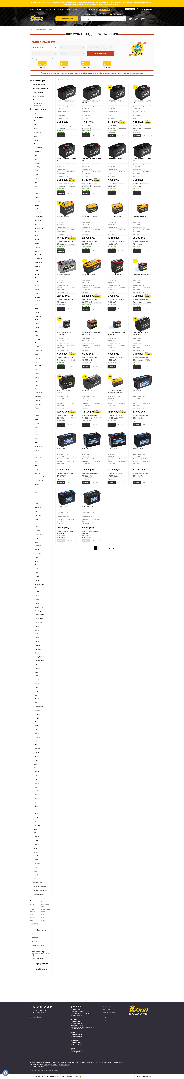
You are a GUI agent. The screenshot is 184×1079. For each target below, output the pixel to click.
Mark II (37, 465)
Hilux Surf (38, 507)
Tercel (37, 232)
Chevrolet (37, 825)
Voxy (36, 174)
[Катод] (145, 1010)
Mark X (37, 461)
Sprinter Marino (39, 259)
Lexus (36, 791)
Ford (35, 121)
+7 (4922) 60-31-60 (77, 1044)
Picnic (37, 408)
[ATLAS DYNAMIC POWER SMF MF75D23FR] (92, 324)
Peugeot (36, 140)
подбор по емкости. (65, 1064)
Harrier (37, 523)
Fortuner (37, 549)
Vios (36, 190)
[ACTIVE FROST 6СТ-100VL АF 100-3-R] (92, 92)
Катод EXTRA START (45, 905)
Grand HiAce (39, 534)
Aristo (37, 726)
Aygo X (37, 699)
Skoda (36, 768)
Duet (36, 572)
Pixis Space (38, 393)
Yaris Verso (38, 148)
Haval (36, 875)
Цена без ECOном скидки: (65, 126)
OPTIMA (43, 912)
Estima (37, 561)
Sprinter (37, 266)
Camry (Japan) (39, 661)
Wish (36, 159)
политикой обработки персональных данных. (104, 4)
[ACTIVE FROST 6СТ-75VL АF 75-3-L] (66, 150)
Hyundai (36, 810)
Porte (36, 381)
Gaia (36, 542)
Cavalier (37, 645)
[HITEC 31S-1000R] (92, 497)
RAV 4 (37, 324)
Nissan (36, 779)
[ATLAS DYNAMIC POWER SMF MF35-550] (142, 266)
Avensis (37, 710)
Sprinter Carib (39, 262)
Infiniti (36, 806)
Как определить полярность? (42, 59)
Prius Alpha (38, 366)
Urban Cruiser (39, 217)
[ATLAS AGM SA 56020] (117, 208)
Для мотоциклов (38, 100)
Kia (35, 802)
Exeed (36, 856)
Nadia (37, 435)
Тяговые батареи (38, 883)
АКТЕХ (43, 917)
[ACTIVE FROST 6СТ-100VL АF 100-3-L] (66, 92)
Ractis (37, 335)
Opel (35, 775)
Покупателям (49, 9)
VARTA (43, 914)
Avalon (37, 718)
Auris (36, 760)
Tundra (37, 756)
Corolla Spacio (39, 611)
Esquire (37, 565)
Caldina (37, 668)
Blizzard (37, 683)
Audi (35, 113)
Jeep (35, 798)
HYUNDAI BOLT (45, 909)
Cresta (37, 592)
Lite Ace (37, 473)
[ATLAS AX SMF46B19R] (117, 266)
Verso (37, 197)
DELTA (32, 920)
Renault (36, 772)
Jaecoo (36, 844)
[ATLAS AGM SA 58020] (142, 208)
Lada (35, 794)
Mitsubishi (37, 783)
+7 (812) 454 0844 (41, 964)
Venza (37, 205)
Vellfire (37, 209)
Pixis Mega (38, 396)
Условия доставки (109, 1012)
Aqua (36, 729)
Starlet (37, 251)
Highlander (38, 515)
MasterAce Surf (39, 454)
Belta (36, 691)
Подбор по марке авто (51, 1064)
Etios (36, 557)
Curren (37, 580)
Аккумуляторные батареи (41, 88)
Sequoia (37, 297)
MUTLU (32, 912)
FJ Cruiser (38, 553)
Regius (37, 320)
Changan (37, 863)
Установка (35, 941)
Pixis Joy (37, 400)
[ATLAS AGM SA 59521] (66, 266)
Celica (37, 641)
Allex (36, 745)
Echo (36, 569)
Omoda (36, 860)
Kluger (37, 484)
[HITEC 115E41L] (142, 382)
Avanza (37, 714)
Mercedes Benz (38, 117)
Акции (32, 9)
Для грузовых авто (39, 96)
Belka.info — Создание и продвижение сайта (44, 1070)
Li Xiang (36, 840)
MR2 (36, 439)
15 (109, 548)
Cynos (37, 576)
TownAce (38, 220)
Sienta (37, 285)
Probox (37, 347)
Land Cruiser (39, 481)
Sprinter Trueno (39, 255)
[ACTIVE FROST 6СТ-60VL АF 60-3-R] (142, 92)
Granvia (37, 530)
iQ (35, 496)
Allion (36, 741)
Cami (36, 664)
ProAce (37, 354)
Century (37, 634)
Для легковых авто (39, 92)
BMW (35, 829)
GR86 (36, 538)
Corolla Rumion (39, 615)
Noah (36, 431)
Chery (36, 871)
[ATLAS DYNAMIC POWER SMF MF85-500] (117, 324)
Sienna (37, 289)
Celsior (37, 638)
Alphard (37, 737)
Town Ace (38, 224)
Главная (31, 29)
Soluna (37, 278)
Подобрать (100, 53)
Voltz (36, 178)
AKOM (32, 917)
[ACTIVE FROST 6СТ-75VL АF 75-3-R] (92, 150)
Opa (36, 427)
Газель (36, 817)
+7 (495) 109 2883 (76, 1029)
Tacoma (37, 239)
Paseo (37, 419)
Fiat (35, 821)
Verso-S (37, 194)
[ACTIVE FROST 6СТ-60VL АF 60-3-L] (117, 92)
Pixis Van (38, 389)
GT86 (36, 527)
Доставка (35, 938)
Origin (37, 423)
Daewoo (36, 837)
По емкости (36, 879)
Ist (36, 488)
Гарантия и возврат (38, 945)
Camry (37, 752)
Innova (37, 504)
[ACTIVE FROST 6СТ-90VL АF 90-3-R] (142, 150)
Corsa (37, 599)
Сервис (59, 9)
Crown (37, 588)
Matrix (37, 450)
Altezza (37, 733)
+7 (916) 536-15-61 (77, 1036)
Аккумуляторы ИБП (39, 886)
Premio (37, 377)
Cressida (37, 595)
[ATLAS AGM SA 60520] (92, 266)
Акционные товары (39, 84)
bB (36, 695)
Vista (36, 186)
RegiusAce (38, 316)
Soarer (37, 282)
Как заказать (36, 934)
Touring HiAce (39, 228)
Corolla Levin (39, 618)
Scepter (37, 301)
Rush (36, 308)
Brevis (37, 680)
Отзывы (67, 9)
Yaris (36, 155)
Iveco (35, 125)
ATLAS (32, 905)
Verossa (37, 201)
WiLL (36, 171)
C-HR (36, 672)
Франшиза (76, 9)
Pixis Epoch (38, 404)
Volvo (35, 136)
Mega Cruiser (39, 446)
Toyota (50, 29)
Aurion (37, 722)
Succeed (37, 247)
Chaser (37, 630)
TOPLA (32, 914)
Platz (36, 385)
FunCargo (38, 546)
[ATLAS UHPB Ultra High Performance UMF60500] (117, 382)
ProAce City (38, 350)
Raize (36, 331)
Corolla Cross (39, 622)
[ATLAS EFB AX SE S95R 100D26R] (66, 382)
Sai (36, 304)
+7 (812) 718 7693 (76, 1015)
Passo (37, 416)
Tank (36, 236)
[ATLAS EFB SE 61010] (92, 382)
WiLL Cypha (38, 167)
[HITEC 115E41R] (66, 440)
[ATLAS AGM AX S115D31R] (92, 208)
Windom (37, 163)
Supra (37, 243)
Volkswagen (37, 132)
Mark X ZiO (38, 458)
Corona (37, 603)
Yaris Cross (38, 151)
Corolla (37, 626)
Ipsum (37, 500)
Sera (36, 293)
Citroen (36, 833)
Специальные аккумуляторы (38, 104)
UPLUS (43, 920)
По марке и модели (40, 29)
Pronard (37, 339)
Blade (36, 687)
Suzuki (36, 764)
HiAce (37, 519)
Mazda (36, 787)
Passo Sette (38, 412)
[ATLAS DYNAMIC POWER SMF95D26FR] (142, 324)
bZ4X (36, 676)
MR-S (36, 442)
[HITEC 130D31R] (117, 440)
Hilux (36, 511)
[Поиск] (124, 18)
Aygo (36, 703)
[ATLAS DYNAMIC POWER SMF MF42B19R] (66, 324)
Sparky (37, 270)
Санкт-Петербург (104, 9)
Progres (37, 343)
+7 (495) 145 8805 (76, 1023)
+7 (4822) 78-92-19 (77, 1052)
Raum (37, 327)
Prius (36, 370)
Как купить (106, 1009)
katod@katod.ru (41, 969)
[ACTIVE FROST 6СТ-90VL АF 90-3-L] (117, 150)
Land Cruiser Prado (41, 477)
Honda (36, 814)
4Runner (37, 749)
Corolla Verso (39, 607)
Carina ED (38, 649)
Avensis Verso (39, 706)
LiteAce (37, 469)
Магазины (40, 9)
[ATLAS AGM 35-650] (66, 208)
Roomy (37, 312)
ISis (36, 492)
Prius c (37, 362)
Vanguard (38, 213)
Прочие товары (38, 894)
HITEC (32, 909)
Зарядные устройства (40, 890)
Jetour (36, 852)
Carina (37, 653)
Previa (37, 373)
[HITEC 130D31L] (92, 440)
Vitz (36, 182)
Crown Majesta (39, 584)
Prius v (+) (38, 358)
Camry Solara (39, 657)
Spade (37, 274)
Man (35, 128)
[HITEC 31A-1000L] (142, 440)
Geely (35, 867)
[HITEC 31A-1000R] (66, 497)
